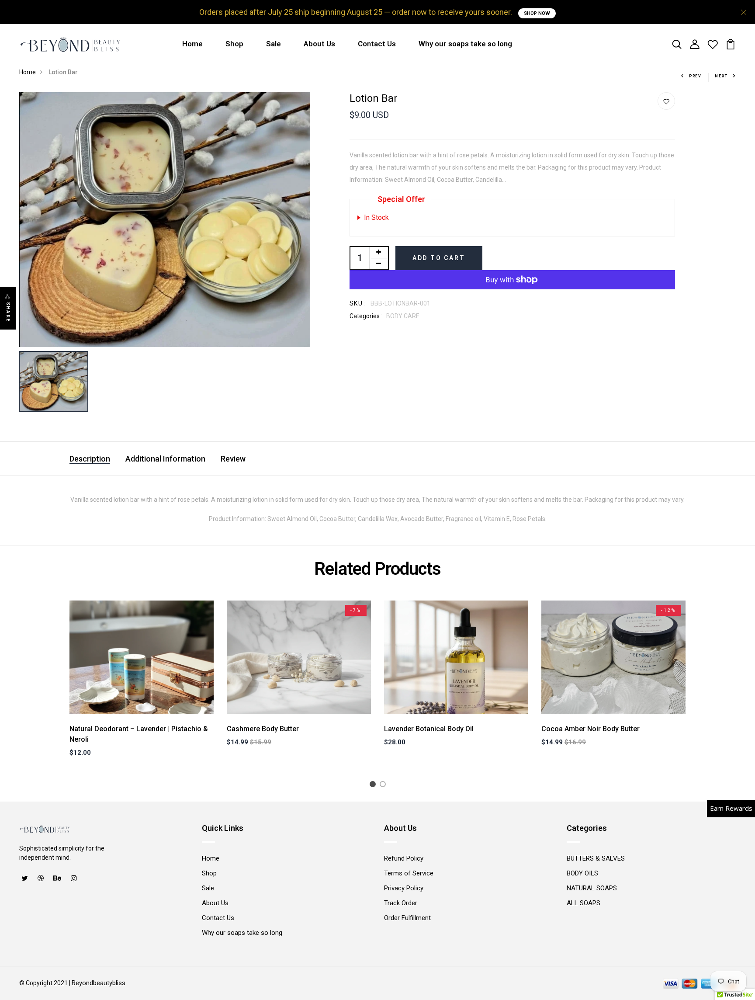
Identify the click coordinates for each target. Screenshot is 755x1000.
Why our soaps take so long (465, 43)
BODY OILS (582, 873)
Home (192, 43)
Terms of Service (408, 873)
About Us (319, 43)
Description (89, 458)
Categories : (366, 315)
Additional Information (165, 458)
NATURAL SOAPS (592, 888)
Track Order (400, 903)
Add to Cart (438, 257)
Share (8, 312)
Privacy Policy (403, 888)
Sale (273, 43)
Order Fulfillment (407, 918)
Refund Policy (403, 858)
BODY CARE (402, 315)
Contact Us (377, 43)
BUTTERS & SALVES (596, 858)
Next (721, 76)
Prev (695, 76)
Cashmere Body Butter (263, 729)
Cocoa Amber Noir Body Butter (590, 729)
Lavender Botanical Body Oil (429, 729)
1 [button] (374, 785)
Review (233, 458)
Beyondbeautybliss (98, 983)
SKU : (358, 303)
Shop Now (537, 13)
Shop (234, 43)
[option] (164, 219)
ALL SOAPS (583, 903)
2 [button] (384, 785)
